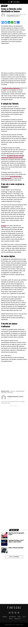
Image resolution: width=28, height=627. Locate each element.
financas (4, 392)
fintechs (10, 392)
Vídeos (24, 616)
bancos (13, 391)
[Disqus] (14, 578)
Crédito (10, 618)
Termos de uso (17, 618)
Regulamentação (12, 616)
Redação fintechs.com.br (13, 15)
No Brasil (3, 225)
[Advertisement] (12, 58)
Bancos (19, 616)
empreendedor (20, 391)
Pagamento (4, 616)
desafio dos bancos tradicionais (11, 88)
